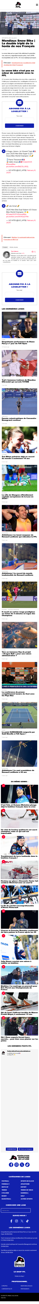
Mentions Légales (26, 1286)
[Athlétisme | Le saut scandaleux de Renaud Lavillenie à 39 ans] (19, 753)
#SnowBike (10, 164)
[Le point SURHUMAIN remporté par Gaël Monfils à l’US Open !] (19, 715)
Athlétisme (5, 533)
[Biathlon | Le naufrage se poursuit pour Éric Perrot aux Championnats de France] (19, 975)
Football (4, 493)
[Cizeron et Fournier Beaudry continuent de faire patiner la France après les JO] (19, 919)
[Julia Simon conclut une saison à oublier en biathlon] (19, 947)
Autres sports (26, 1199)
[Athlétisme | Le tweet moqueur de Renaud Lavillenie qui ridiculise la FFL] (19, 518)
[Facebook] (32, 252)
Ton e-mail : (20, 116)
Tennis (3, 339)
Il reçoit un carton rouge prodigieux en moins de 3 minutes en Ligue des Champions (18, 614)
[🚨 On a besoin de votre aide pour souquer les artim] (19, 1090)
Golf (22, 1196)
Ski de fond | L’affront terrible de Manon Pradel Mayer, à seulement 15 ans (19, 1013)
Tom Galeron (14, 251)
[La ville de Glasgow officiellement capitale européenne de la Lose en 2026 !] (19, 478)
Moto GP (5, 1187)
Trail (3, 378)
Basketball (6, 1199)
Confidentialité (7, 1289)
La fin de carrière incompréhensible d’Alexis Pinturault (17, 907)
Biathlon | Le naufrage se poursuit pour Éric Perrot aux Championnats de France (19, 988)
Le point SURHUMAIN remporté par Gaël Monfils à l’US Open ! (18, 733)
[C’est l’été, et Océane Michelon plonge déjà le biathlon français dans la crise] (19, 794)
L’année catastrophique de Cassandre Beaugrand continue (19, 419)
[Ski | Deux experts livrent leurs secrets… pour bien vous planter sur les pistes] (19, 1026)
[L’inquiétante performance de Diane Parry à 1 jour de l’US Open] (19, 325)
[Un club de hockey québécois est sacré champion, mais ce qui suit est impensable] (19, 819)
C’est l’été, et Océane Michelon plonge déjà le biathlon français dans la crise (18, 806)
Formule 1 (6, 1184)
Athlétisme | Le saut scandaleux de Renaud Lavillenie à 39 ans (18, 771)
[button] (37, 5)
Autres (4, 650)
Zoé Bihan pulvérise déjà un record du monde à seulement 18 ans (18, 458)
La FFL (22, 253)
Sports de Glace (9, 38)
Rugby (4, 1196)
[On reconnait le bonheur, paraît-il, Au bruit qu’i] (19, 1113)
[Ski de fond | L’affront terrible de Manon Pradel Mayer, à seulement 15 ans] (19, 1001)
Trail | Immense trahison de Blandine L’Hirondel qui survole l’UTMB (19, 381)
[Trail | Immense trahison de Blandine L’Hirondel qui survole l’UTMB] (19, 363)
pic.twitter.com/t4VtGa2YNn (17, 216)
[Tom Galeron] (6, 254)
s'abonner (19, 126)
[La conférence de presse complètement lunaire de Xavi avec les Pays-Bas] (19, 675)
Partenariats (25, 1289)
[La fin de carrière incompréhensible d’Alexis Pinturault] (19, 894)
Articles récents (14, 247)
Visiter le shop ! (19, 1276)
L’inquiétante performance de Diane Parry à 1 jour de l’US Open (18, 343)
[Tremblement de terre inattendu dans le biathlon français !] (19, 845)
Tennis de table (27, 1190)
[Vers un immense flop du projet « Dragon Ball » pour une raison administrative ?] (19, 635)
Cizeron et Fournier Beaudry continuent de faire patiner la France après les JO (19, 931)
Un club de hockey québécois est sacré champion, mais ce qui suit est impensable (19, 831)
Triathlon (4, 416)
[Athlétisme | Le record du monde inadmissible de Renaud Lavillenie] (19, 556)
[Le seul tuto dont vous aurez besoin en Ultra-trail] (19, 1068)
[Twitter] (35, 252)
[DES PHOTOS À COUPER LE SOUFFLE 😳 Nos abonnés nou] (19, 1135)
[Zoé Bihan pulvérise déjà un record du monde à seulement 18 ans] (19, 440)
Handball (25, 1193)
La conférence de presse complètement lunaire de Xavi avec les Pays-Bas (18, 694)
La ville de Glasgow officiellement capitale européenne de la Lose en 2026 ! (17, 497)
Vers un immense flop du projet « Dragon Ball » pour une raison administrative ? (16, 654)
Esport (23, 1187)
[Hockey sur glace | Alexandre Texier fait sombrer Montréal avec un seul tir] (19, 870)
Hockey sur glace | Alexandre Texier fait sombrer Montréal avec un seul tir (19, 882)
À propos (5, 247)
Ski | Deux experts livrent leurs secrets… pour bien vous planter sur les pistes (19, 1039)
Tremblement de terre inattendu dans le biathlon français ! (19, 857)
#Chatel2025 (26, 162)
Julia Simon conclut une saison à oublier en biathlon (16, 962)
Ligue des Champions (13, 609)
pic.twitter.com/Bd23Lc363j (17, 166)
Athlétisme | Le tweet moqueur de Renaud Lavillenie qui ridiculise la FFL (19, 536)
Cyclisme (4, 454)
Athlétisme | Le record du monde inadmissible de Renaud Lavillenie (17, 574)
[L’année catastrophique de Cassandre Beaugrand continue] (19, 401)
